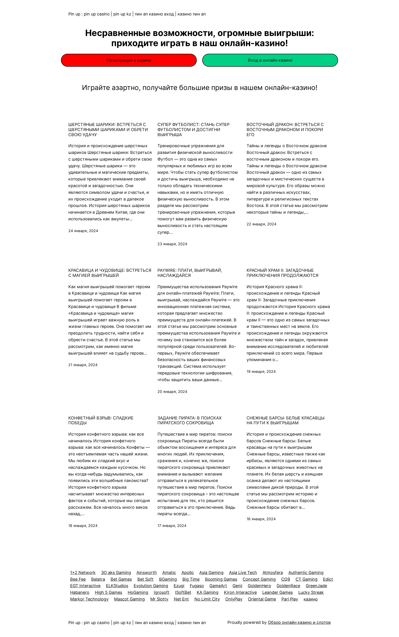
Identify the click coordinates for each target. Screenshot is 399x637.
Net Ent (181, 599)
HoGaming (138, 592)
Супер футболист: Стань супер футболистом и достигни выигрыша (193, 129)
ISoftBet (183, 592)
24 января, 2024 (83, 230)
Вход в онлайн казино (270, 60)
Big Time (191, 579)
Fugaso (197, 585)
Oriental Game (262, 599)
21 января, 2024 (82, 364)
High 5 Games (108, 592)
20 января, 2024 (172, 391)
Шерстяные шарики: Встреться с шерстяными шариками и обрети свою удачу (108, 129)
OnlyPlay (233, 599)
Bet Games (121, 579)
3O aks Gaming (116, 572)
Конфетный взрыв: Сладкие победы (100, 420)
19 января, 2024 (261, 371)
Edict (328, 579)
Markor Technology (89, 599)
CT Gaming (306, 579)
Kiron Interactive (240, 592)
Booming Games (221, 579)
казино (311, 599)
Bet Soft (145, 579)
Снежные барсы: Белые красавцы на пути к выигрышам (285, 420)
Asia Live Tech (243, 572)
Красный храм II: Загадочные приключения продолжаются (282, 273)
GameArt (218, 585)
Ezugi (179, 585)
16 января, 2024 (261, 519)
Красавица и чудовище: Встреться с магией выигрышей (109, 273)
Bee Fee (78, 579)
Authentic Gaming (305, 572)
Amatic (169, 572)
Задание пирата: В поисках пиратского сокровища (189, 420)
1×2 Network (83, 572)
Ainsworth (146, 572)
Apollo (187, 572)
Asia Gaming (211, 572)
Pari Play (289, 599)
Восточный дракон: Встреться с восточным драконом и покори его (285, 129)
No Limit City (207, 599)
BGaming (168, 579)
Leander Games (277, 592)
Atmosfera (273, 572)
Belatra (98, 579)
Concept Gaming (259, 579)
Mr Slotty (159, 599)
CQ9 (285, 579)
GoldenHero (259, 585)
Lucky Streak (311, 592)
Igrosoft (161, 592)
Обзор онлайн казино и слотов (299, 622)
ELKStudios (117, 585)
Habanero (79, 592)
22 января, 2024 (261, 224)
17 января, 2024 (171, 525)
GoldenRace (288, 585)
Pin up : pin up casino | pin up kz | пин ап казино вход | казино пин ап (137, 14)
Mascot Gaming (129, 599)
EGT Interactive (85, 585)
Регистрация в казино (128, 60)
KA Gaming (207, 592)
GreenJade (316, 585)
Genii (237, 585)
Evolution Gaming (151, 585)
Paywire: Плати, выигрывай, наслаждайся (189, 273)
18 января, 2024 (82, 525)
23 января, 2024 (172, 244)
